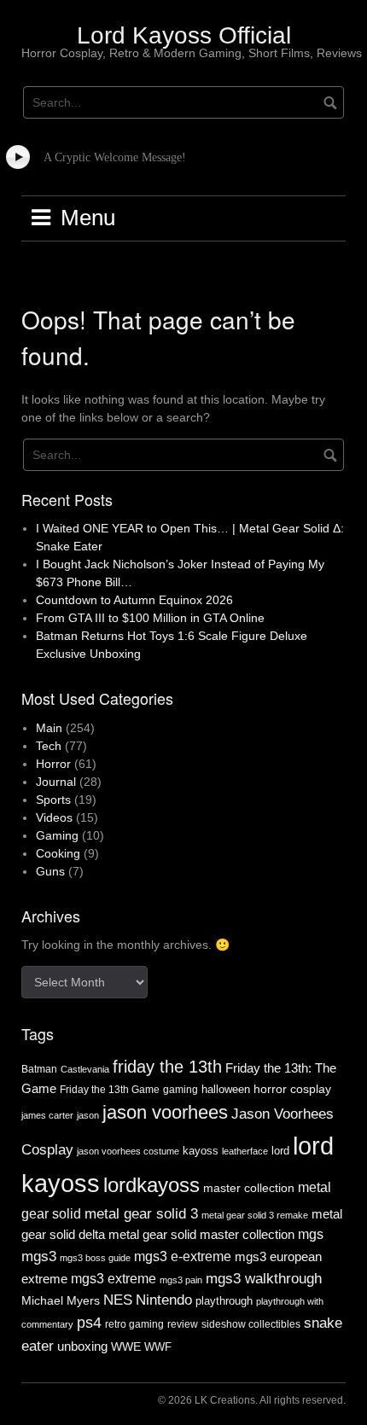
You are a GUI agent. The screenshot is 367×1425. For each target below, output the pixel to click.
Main (49, 728)
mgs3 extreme (113, 1278)
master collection (248, 1188)
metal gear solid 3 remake (254, 1215)
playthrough (224, 1300)
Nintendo (164, 1300)
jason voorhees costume (128, 1151)
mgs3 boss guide (95, 1258)
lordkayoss (151, 1184)
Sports (53, 799)
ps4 (89, 1322)
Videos (54, 817)
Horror (53, 764)
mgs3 (38, 1256)
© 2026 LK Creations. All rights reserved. (252, 1400)
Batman (39, 1068)
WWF (158, 1347)
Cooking (58, 853)
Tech (48, 746)
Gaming (57, 835)
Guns (50, 871)
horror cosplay (292, 1089)
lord (280, 1150)
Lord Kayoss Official (184, 35)
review (182, 1324)
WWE (126, 1346)
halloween (225, 1089)
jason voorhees (165, 1112)
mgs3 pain (181, 1280)
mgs (310, 1234)
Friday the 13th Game (110, 1090)
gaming (180, 1090)
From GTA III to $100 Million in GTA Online (150, 618)
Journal (56, 781)
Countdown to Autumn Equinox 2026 (134, 600)
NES (117, 1300)
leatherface (245, 1151)
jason (88, 1115)
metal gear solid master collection (201, 1234)
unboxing (82, 1346)
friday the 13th (167, 1066)
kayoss (200, 1150)
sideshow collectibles (250, 1323)
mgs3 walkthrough (264, 1278)
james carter (47, 1115)
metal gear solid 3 (141, 1213)
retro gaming (134, 1324)
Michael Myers (60, 1300)
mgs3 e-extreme (182, 1256)
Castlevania (85, 1069)
